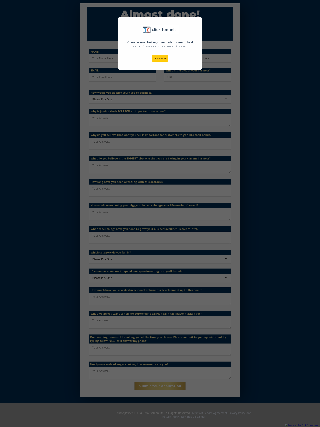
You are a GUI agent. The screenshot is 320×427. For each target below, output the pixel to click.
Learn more (160, 58)
